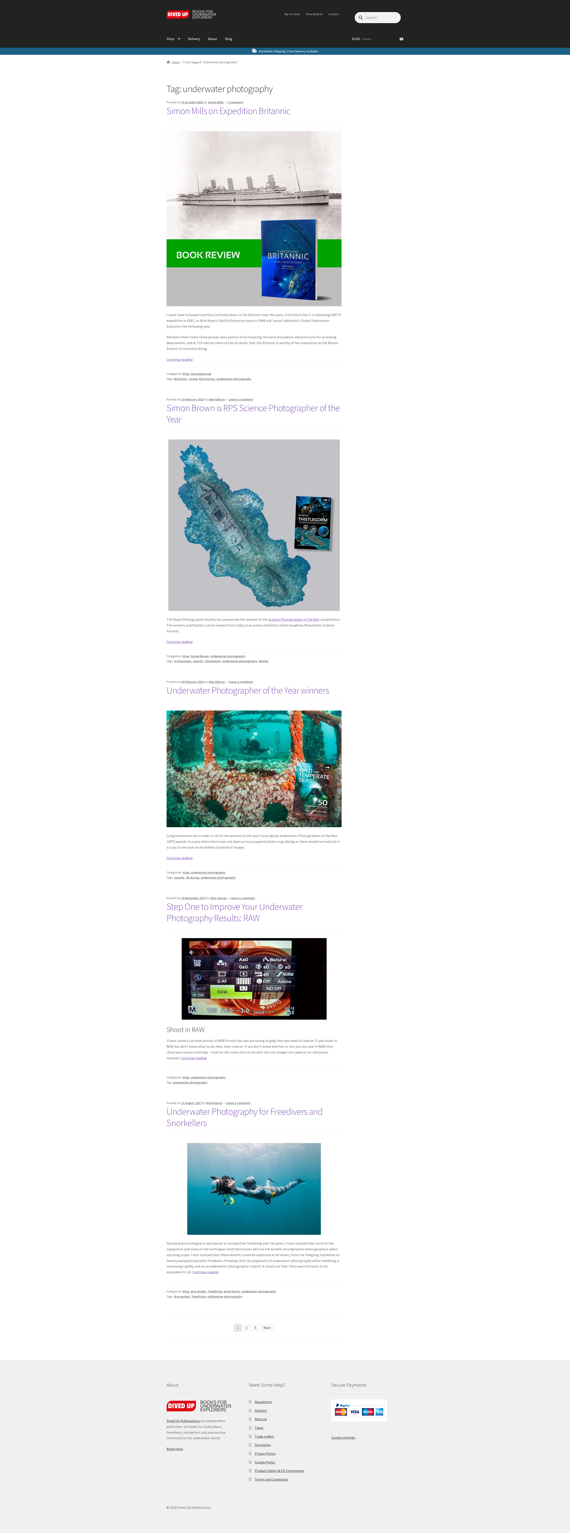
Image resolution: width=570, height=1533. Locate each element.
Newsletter (263, 1402)
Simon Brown (200, 656)
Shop (170, 39)
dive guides (198, 1291)
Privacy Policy (265, 1453)
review (193, 379)
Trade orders (264, 1436)
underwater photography (233, 379)
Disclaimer (263, 1445)
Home (176, 62)
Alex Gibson (217, 399)
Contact (333, 14)
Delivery (194, 39)
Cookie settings (343, 1437)
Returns (261, 1419)
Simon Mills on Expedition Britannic (228, 110)
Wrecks (264, 661)
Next (267, 1327)
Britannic (180, 379)
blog (186, 374)
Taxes (259, 1427)
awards (198, 661)
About (212, 39)
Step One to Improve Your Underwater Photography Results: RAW (235, 912)
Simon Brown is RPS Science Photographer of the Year (253, 413)
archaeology (182, 661)
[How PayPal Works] (367, 1410)
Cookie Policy (265, 1462)
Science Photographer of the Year (294, 619)
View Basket (314, 14)
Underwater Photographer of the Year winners (248, 690)
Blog (228, 39)
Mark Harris (214, 1103)
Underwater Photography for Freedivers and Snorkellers (245, 1117)
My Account (292, 14)
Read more (175, 1449)
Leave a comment (241, 399)
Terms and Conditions (271, 1479)
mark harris (232, 1291)
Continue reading (180, 359)
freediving (215, 1291)
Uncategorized (201, 374)
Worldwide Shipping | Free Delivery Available (288, 51)
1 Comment (235, 102)
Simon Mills (216, 102)
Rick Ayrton (207, 379)
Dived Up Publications (183, 1421)
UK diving (192, 878)
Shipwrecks (213, 661)
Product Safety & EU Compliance (279, 1470)
